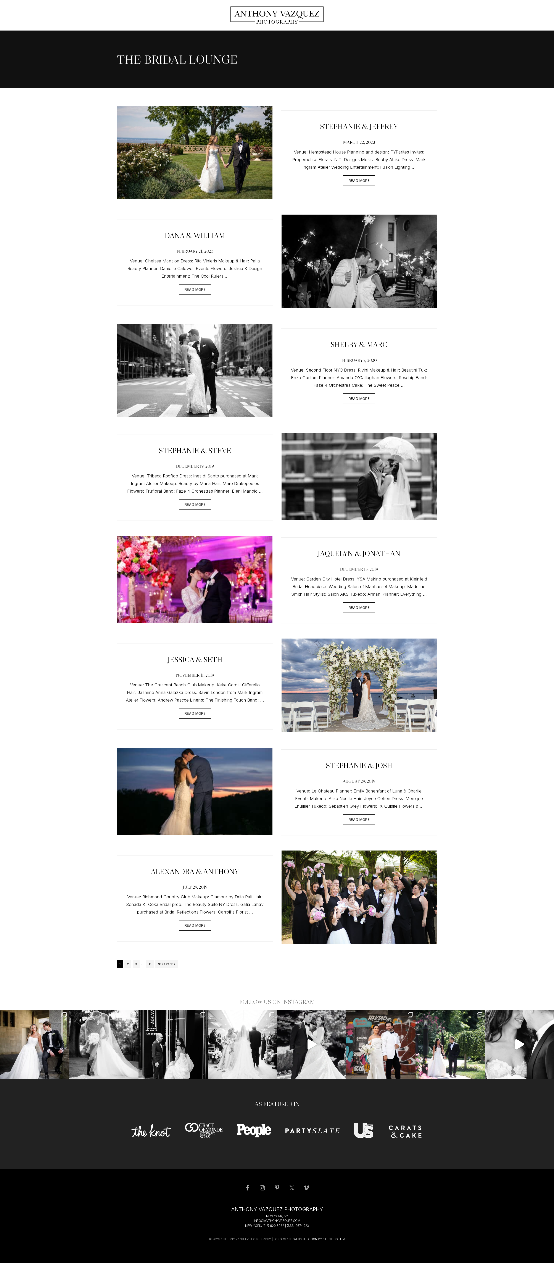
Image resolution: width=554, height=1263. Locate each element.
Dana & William (195, 235)
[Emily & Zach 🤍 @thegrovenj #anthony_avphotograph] (311, 1044)
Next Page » (166, 965)
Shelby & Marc (359, 344)
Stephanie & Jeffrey (359, 126)
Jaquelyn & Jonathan (359, 553)
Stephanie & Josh (359, 765)
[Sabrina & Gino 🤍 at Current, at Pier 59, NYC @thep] (381, 1044)
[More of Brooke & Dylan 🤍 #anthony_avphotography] (519, 1044)
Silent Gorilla (334, 1239)
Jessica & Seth (194, 659)
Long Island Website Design (295, 1239)
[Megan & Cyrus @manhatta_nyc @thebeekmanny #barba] (173, 1044)
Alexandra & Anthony (195, 871)
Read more (359, 180)
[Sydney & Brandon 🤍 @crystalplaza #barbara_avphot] (242, 1044)
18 (151, 964)
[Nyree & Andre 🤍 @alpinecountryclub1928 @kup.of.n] (103, 1044)
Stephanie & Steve (195, 450)
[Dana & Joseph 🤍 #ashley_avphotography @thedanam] (450, 1044)
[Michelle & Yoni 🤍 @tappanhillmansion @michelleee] (34, 1044)
